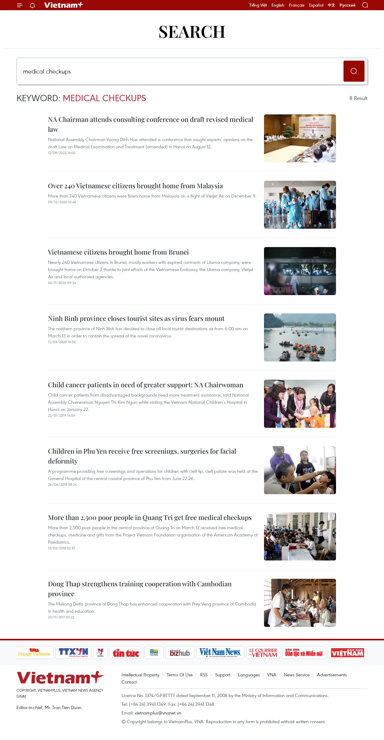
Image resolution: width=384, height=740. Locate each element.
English (278, 5)
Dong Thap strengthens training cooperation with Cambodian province (140, 588)
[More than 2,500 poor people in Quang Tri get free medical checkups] (300, 536)
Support (222, 675)
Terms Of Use (180, 675)
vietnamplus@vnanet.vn (158, 713)
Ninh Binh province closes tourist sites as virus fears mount (136, 318)
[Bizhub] (180, 652)
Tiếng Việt (258, 5)
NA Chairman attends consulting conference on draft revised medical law (150, 124)
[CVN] (263, 652)
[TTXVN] (73, 652)
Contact (129, 682)
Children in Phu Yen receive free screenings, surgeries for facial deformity (142, 455)
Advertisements (332, 675)
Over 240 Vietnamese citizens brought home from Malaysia (135, 185)
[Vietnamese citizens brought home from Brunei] (300, 271)
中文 (331, 5)
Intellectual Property (140, 675)
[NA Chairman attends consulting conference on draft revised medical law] (300, 138)
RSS (204, 675)
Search (192, 31)
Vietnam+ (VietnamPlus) (64, 5)
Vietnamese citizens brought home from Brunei (118, 251)
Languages (249, 675)
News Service (297, 675)
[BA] (348, 652)
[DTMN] (304, 652)
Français (296, 5)
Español (316, 5)
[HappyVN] (34, 652)
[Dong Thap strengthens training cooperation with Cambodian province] (300, 603)
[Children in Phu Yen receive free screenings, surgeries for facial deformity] (300, 470)
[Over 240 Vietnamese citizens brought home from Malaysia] (300, 205)
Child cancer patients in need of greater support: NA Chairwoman (145, 384)
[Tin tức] (125, 652)
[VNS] (220, 652)
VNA (271, 675)
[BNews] (154, 652)
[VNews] (100, 652)
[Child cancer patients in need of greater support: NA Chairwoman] (300, 404)
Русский (348, 5)
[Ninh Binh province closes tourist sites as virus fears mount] (300, 337)
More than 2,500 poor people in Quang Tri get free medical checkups (150, 517)
